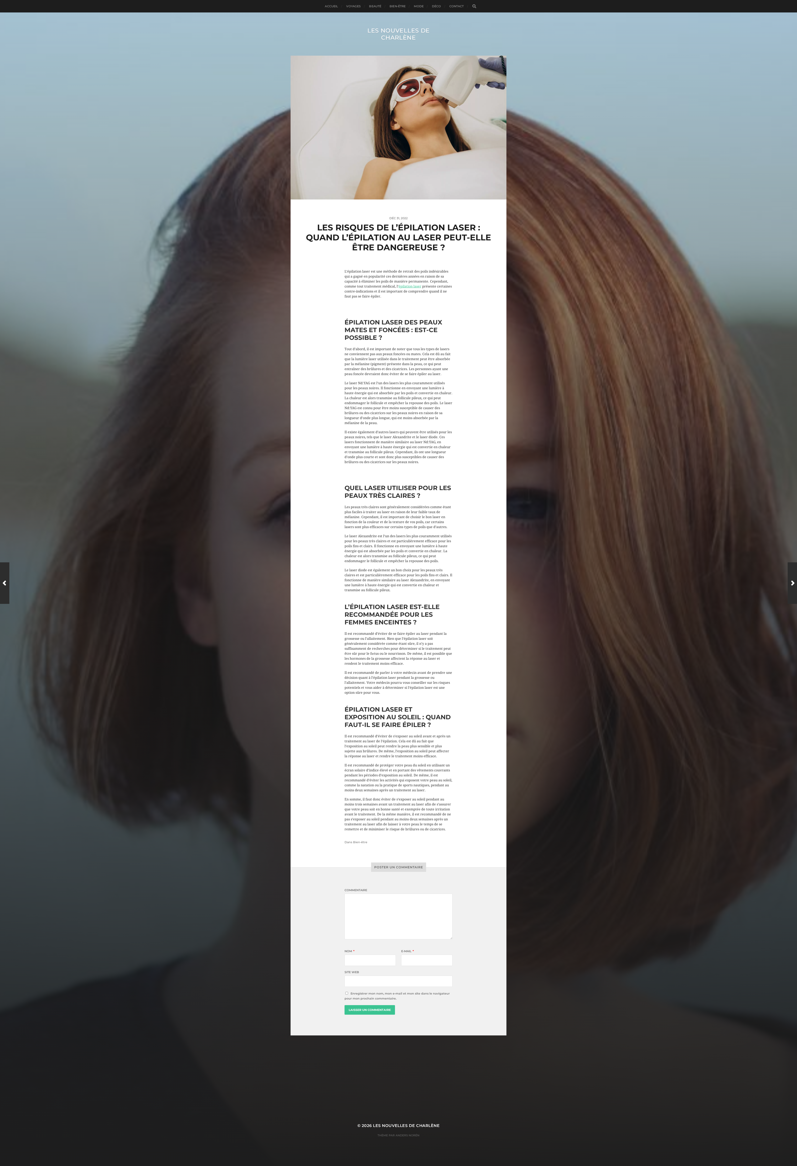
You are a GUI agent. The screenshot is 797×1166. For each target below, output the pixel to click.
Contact (456, 6)
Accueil (331, 6)
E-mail (407, 951)
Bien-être (398, 6)
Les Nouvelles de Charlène (398, 34)
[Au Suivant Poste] (792, 583)
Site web (352, 972)
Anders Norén (407, 1135)
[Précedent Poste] (4, 583)
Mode (419, 6)
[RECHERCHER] (474, 6)
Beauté (375, 6)
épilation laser (409, 286)
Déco (436, 6)
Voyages (353, 6)
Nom (349, 951)
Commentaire (356, 890)
